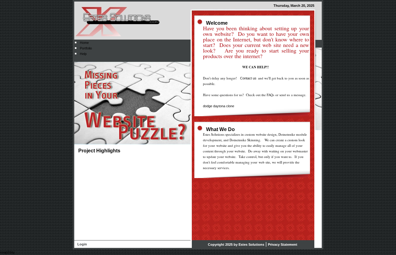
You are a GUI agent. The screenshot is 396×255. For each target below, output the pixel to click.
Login (82, 244)
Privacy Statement (282, 244)
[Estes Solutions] (117, 20)
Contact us (248, 78)
